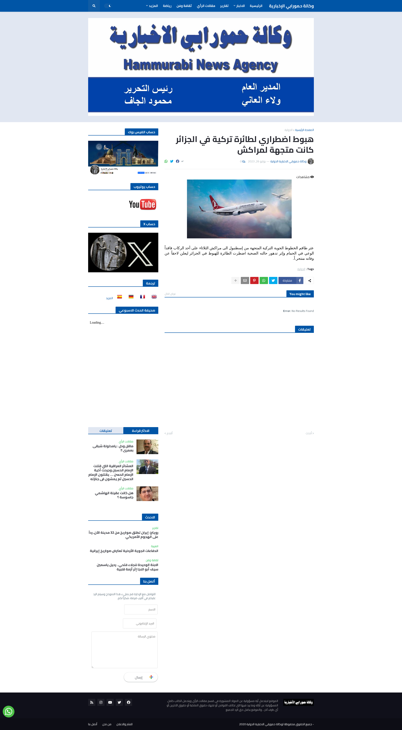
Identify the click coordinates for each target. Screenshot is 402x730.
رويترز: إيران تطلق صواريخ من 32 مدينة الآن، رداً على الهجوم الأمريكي (123, 534)
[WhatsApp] (166, 161)
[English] (152, 298)
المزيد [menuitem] (153, 6)
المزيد (109, 298)
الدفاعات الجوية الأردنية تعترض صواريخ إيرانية (124, 551)
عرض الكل (170, 293)
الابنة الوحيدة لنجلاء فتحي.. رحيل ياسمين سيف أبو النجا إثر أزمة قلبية (127, 567)
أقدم (170, 433)
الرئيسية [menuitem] (256, 6)
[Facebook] (177, 161)
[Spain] (118, 298)
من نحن (106, 724)
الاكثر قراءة (140, 431)
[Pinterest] (254, 280)
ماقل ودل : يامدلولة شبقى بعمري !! (113, 448)
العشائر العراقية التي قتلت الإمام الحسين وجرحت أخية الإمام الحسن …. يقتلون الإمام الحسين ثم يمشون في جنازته (110, 472)
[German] (129, 298)
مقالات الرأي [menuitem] (206, 6)
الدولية (288, 129)
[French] (141, 298)
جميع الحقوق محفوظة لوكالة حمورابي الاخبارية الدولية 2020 (275, 724)
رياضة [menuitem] (167, 6)
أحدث (309, 433)
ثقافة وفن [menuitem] (184, 6)
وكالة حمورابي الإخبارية (291, 6)
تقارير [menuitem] (224, 6)
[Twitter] (171, 161)
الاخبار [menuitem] (240, 6)
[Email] (245, 280)
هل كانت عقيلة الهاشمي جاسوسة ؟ (114, 495)
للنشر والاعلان (124, 724)
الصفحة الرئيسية (304, 129)
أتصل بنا (92, 724)
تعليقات (105, 431)
